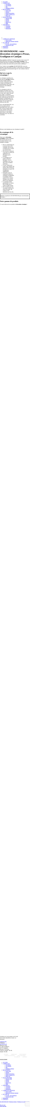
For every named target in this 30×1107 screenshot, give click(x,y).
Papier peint (8, 1071)
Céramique (8, 1086)
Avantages (8, 1087)
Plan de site (2, 1105)
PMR (7, 1084)
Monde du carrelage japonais (12, 1093)
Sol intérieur (8, 1064)
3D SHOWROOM (4, 1101)
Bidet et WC (8, 1082)
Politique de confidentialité (23, 1101)
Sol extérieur (8, 1066)
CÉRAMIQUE (9, 1056)
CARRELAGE (14, 1054)
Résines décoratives (10, 1073)
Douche (7, 1081)
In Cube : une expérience (11, 1095)
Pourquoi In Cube (9, 1096)
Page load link (3, 1106)
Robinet (7, 1080)
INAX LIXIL (9, 1091)
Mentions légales (13, 1101)
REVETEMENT (23, 1054)
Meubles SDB (9, 1079)
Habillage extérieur (10, 1068)
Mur (6, 1067)
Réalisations (8, 1089)
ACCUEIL (6, 1054)
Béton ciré (8, 1076)
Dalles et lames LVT (10, 1075)
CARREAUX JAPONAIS (10, 1055)
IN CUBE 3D (17, 1056)
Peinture (7, 1072)
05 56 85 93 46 (3, 1044)
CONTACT (25, 1056)
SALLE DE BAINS (21, 1055)
